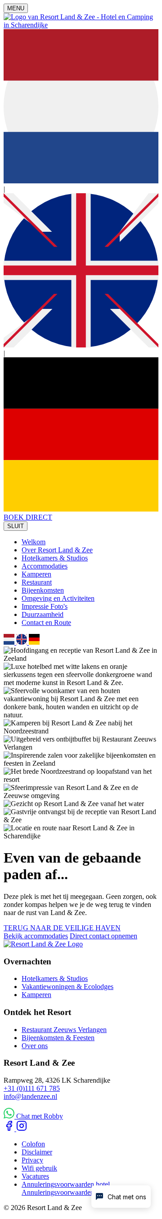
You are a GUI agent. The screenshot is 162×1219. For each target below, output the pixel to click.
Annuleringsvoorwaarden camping (71, 1192)
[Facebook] (10, 1128)
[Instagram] (21, 1128)
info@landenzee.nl (30, 1096)
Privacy (32, 1160)
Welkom (33, 542)
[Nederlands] (81, 181)
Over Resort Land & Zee (57, 550)
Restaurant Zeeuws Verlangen (64, 1029)
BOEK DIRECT (28, 517)
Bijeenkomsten (43, 590)
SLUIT (15, 526)
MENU (15, 8)
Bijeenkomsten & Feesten (58, 1037)
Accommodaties (45, 566)
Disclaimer (37, 1152)
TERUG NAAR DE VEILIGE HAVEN (62, 928)
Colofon (33, 1144)
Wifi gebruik (39, 1168)
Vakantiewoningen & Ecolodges (67, 986)
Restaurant (37, 582)
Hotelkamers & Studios (55, 558)
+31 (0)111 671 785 (32, 1088)
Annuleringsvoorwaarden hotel (66, 1184)
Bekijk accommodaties (36, 936)
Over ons (35, 1046)
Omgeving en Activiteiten (58, 598)
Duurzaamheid (42, 614)
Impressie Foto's (45, 606)
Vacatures (35, 1176)
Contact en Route (46, 622)
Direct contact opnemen (103, 936)
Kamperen (36, 574)
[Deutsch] (81, 509)
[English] (81, 345)
